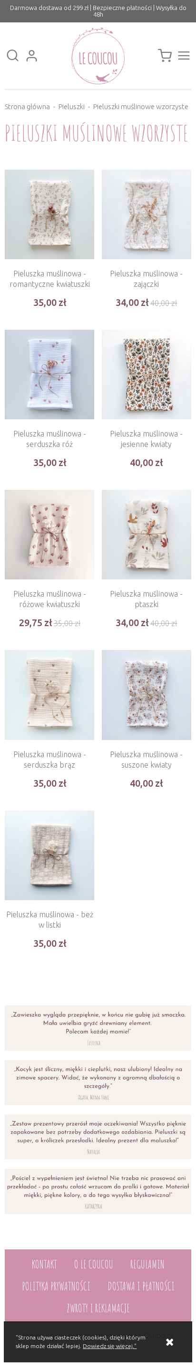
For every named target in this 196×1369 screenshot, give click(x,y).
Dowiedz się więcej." (110, 1346)
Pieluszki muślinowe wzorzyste (140, 106)
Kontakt (44, 1264)
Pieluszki (72, 106)
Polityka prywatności (56, 1286)
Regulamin (147, 1264)
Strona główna (27, 106)
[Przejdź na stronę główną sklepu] (98, 55)
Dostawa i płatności (141, 1286)
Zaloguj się (31, 55)
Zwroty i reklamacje (98, 1308)
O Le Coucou (93, 1264)
